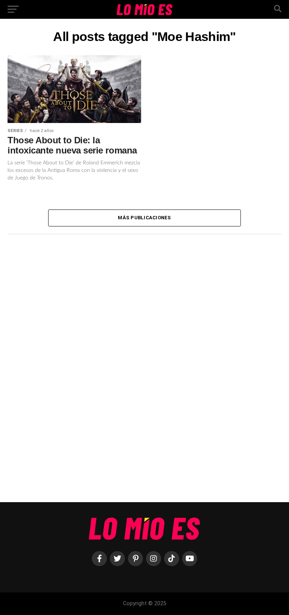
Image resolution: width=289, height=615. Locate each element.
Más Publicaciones (144, 217)
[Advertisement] (64, 365)
